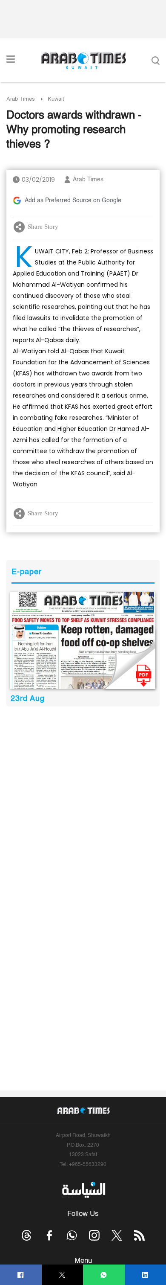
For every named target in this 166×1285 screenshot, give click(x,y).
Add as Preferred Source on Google (73, 201)
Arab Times (20, 99)
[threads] (26, 1235)
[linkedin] (145, 1275)
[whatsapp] (103, 1275)
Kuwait (56, 99)
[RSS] (139, 1235)
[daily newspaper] (82, 640)
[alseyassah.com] (83, 1189)
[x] (117, 1235)
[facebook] (20, 1275)
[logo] (83, 60)
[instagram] (94, 1235)
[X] (62, 1275)
